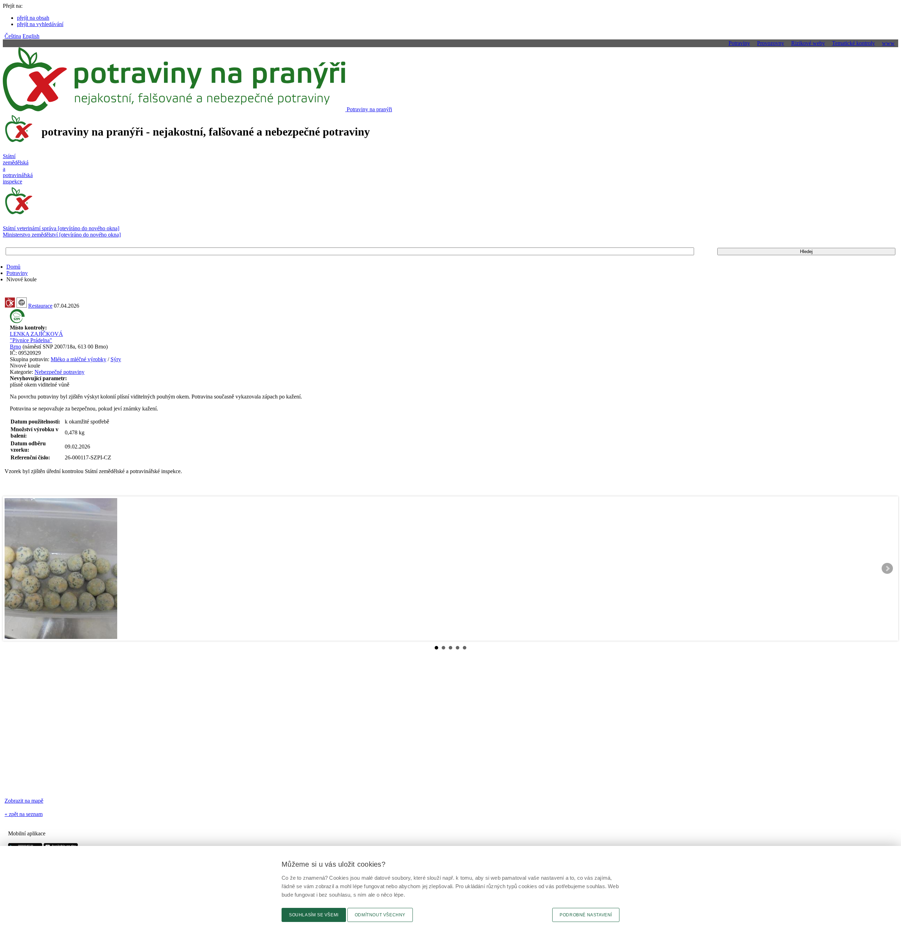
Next (887, 568)
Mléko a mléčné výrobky (78, 359)
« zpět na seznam (24, 814)
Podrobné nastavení (586, 914)
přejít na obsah (33, 18)
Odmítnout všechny (380, 914)
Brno (15, 347)
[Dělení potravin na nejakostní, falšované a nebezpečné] (10, 306)
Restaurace (40, 306)
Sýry (116, 359)
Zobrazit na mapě (24, 801)
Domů (13, 267)
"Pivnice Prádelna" (31, 340)
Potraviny (17, 273)
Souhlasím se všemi (314, 914)
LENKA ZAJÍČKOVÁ (36, 334)
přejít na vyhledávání (40, 24)
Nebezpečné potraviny (59, 372)
